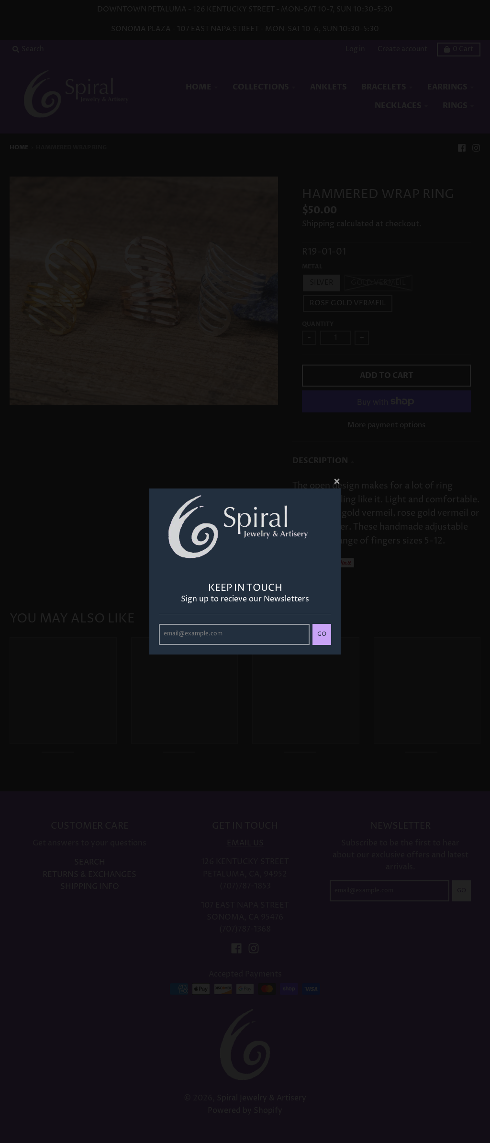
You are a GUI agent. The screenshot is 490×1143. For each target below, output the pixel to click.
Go (321, 634)
